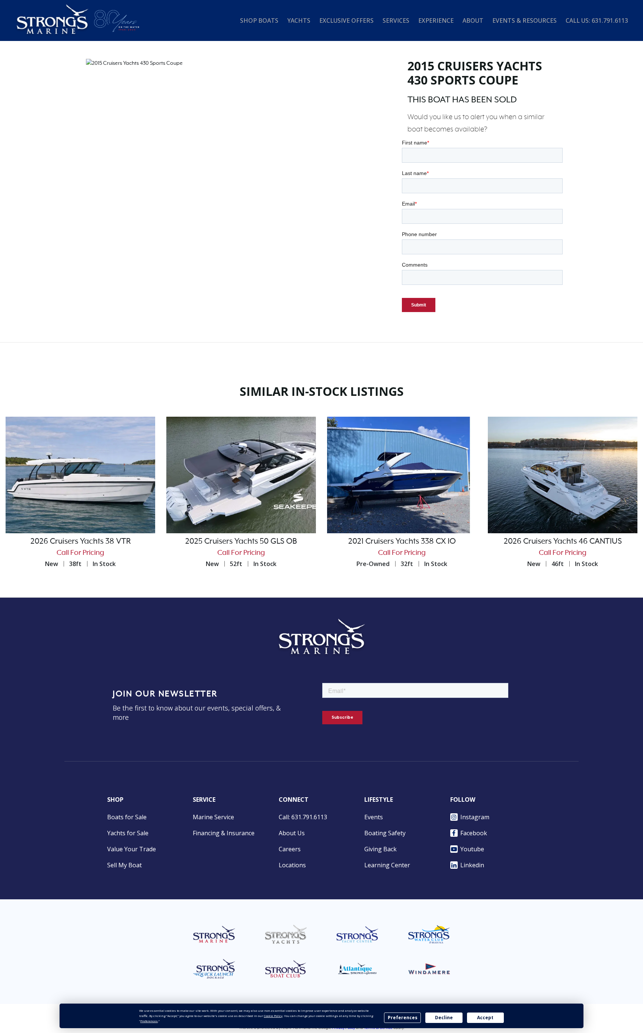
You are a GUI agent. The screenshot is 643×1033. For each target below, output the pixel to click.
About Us (292, 833)
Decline (444, 1017)
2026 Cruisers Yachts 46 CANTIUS (563, 541)
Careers (290, 849)
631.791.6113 (610, 20)
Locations (292, 865)
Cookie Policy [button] (273, 1016)
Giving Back (380, 849)
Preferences (403, 1017)
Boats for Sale (127, 817)
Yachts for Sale (127, 833)
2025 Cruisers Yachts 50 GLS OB (241, 541)
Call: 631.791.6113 (303, 817)
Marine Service (213, 817)
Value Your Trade (131, 849)
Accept (485, 1017)
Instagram (474, 817)
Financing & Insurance (224, 833)
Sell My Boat (124, 865)
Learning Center (387, 865)
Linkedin (472, 865)
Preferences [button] (149, 1021)
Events (373, 817)
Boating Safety (385, 833)
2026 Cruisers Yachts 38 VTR (81, 541)
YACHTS (298, 20)
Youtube (472, 849)
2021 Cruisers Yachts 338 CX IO (402, 541)
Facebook (473, 833)
